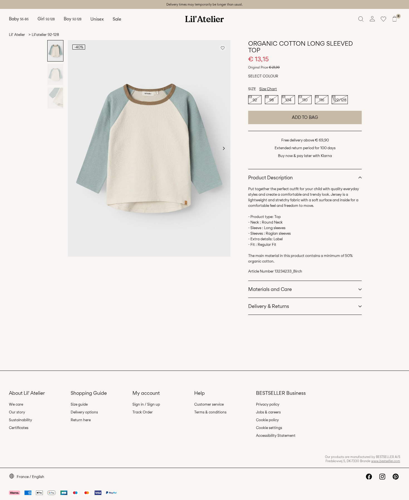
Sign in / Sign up (146, 404)
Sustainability (20, 420)
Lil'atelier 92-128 (45, 34)
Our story (17, 412)
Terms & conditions (210, 412)
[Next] (223, 148)
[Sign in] (372, 18)
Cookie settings (269, 427)
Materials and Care (270, 289)
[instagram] (382, 476)
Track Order (142, 412)
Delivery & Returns (268, 306)
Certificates (18, 427)
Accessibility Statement (275, 435)
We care (16, 404)
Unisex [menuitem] (97, 19)
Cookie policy (267, 420)
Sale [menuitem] (117, 19)
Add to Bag (305, 117)
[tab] (55, 51)
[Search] (361, 18)
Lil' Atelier (17, 34)
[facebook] (368, 476)
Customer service (209, 404)
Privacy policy (267, 404)
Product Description (270, 177)
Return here (81, 420)
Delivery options (84, 412)
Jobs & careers (268, 412)
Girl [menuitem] (46, 18)
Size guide (79, 404)
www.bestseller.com (385, 461)
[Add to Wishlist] (222, 48)
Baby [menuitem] (19, 18)
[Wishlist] (383, 18)
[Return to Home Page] (204, 19)
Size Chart (268, 89)
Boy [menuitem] (73, 18)
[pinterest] (395, 476)
